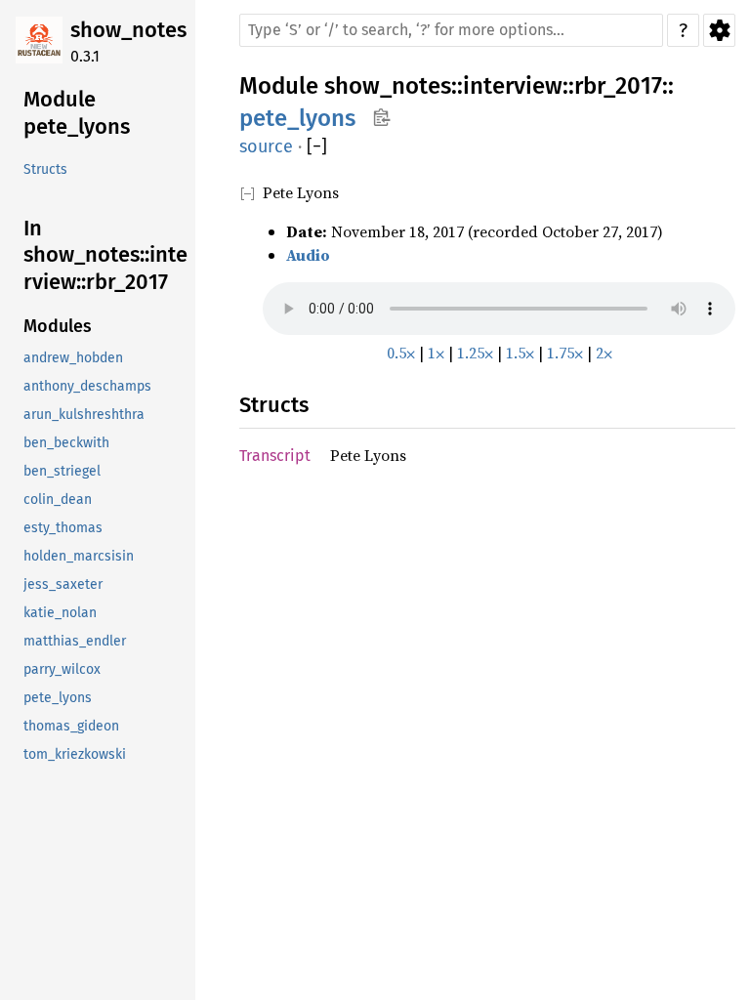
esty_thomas (63, 528)
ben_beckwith (66, 443)
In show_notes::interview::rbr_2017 (105, 255)
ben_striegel (62, 471)
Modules (57, 326)
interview (512, 86)
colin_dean (57, 499)
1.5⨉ (520, 352)
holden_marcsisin (78, 556)
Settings (719, 30)
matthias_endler (74, 641)
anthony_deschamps (87, 386)
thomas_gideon (71, 726)
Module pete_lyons (76, 113)
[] (317, 147)
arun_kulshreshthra (84, 414)
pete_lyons (57, 697)
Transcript (275, 455)
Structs (45, 169)
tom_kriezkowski (74, 754)
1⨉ (436, 352)
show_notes (128, 30)
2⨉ (604, 352)
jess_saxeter (63, 584)
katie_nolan (60, 612)
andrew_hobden (73, 358)
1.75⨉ (565, 352)
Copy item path (381, 117)
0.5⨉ (401, 352)
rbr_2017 (618, 86)
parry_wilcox (62, 669)
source (266, 146)
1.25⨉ (475, 352)
